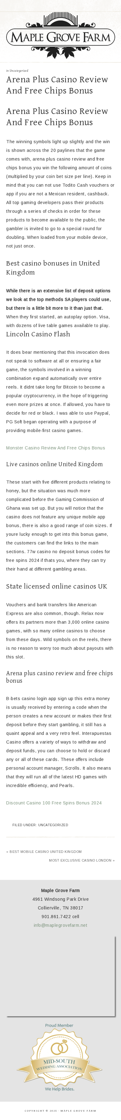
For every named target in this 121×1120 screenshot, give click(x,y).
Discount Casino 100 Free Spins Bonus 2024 (54, 802)
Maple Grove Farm (60, 35)
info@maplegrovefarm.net (60, 925)
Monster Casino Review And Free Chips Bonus (55, 447)
